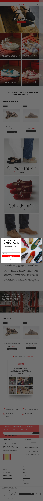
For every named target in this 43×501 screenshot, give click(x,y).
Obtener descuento (11, 256)
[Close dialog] (41, 239)
